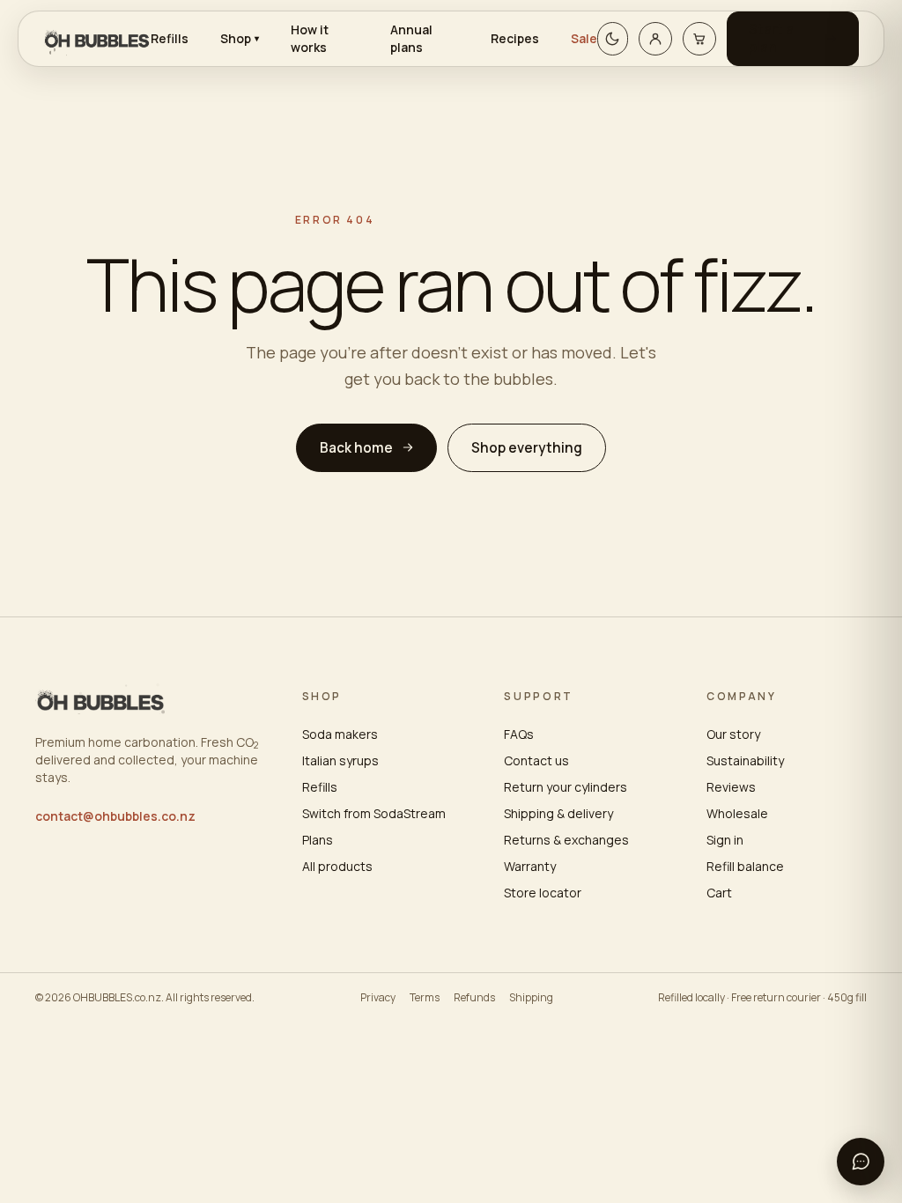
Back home (356, 448)
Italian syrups (340, 760)
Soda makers (340, 734)
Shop (239, 38)
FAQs (519, 734)
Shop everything (526, 448)
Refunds (474, 998)
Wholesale (737, 813)
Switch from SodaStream (374, 813)
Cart (719, 892)
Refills (170, 38)
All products (337, 866)
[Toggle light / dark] (612, 38)
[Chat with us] (860, 1161)
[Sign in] (655, 38)
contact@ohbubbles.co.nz (115, 816)
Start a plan (771, 38)
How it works (310, 38)
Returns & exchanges (566, 839)
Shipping (531, 998)
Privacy (378, 998)
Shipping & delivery (558, 813)
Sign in (724, 839)
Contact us (536, 760)
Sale (584, 38)
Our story (733, 734)
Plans (317, 839)
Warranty (530, 866)
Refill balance (745, 866)
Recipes (515, 38)
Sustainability (745, 760)
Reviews (731, 787)
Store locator (542, 892)
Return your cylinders (565, 787)
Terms (425, 998)
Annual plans (411, 38)
